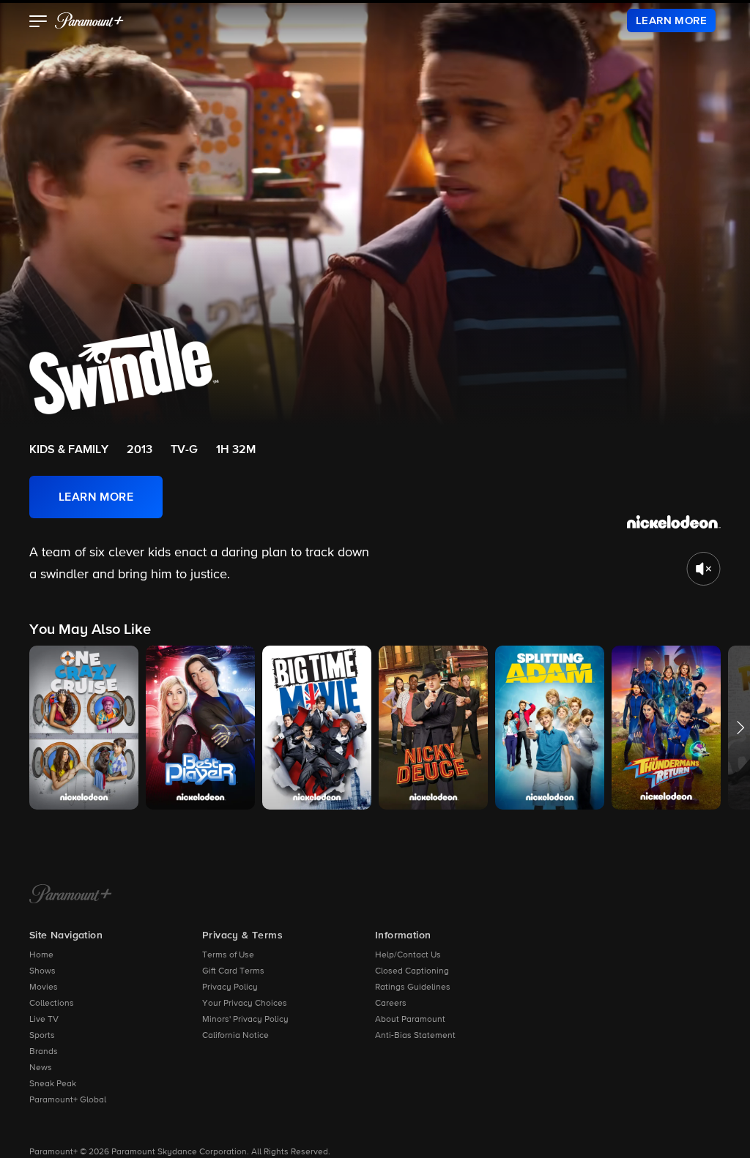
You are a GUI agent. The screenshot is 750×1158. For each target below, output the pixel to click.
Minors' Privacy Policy (245, 1019)
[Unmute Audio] (703, 569)
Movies (43, 987)
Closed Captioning (412, 971)
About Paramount (410, 1019)
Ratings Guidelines (412, 987)
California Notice (235, 1035)
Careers (390, 1003)
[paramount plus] (89, 20)
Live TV (44, 1019)
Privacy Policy (230, 987)
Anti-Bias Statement (415, 1035)
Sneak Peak (52, 1084)
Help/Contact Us (408, 955)
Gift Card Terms (233, 971)
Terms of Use (228, 955)
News (40, 1068)
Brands (43, 1051)
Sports (42, 1035)
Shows (42, 971)
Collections (51, 1003)
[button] (38, 22)
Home (41, 955)
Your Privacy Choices (244, 1003)
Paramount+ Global (67, 1100)
